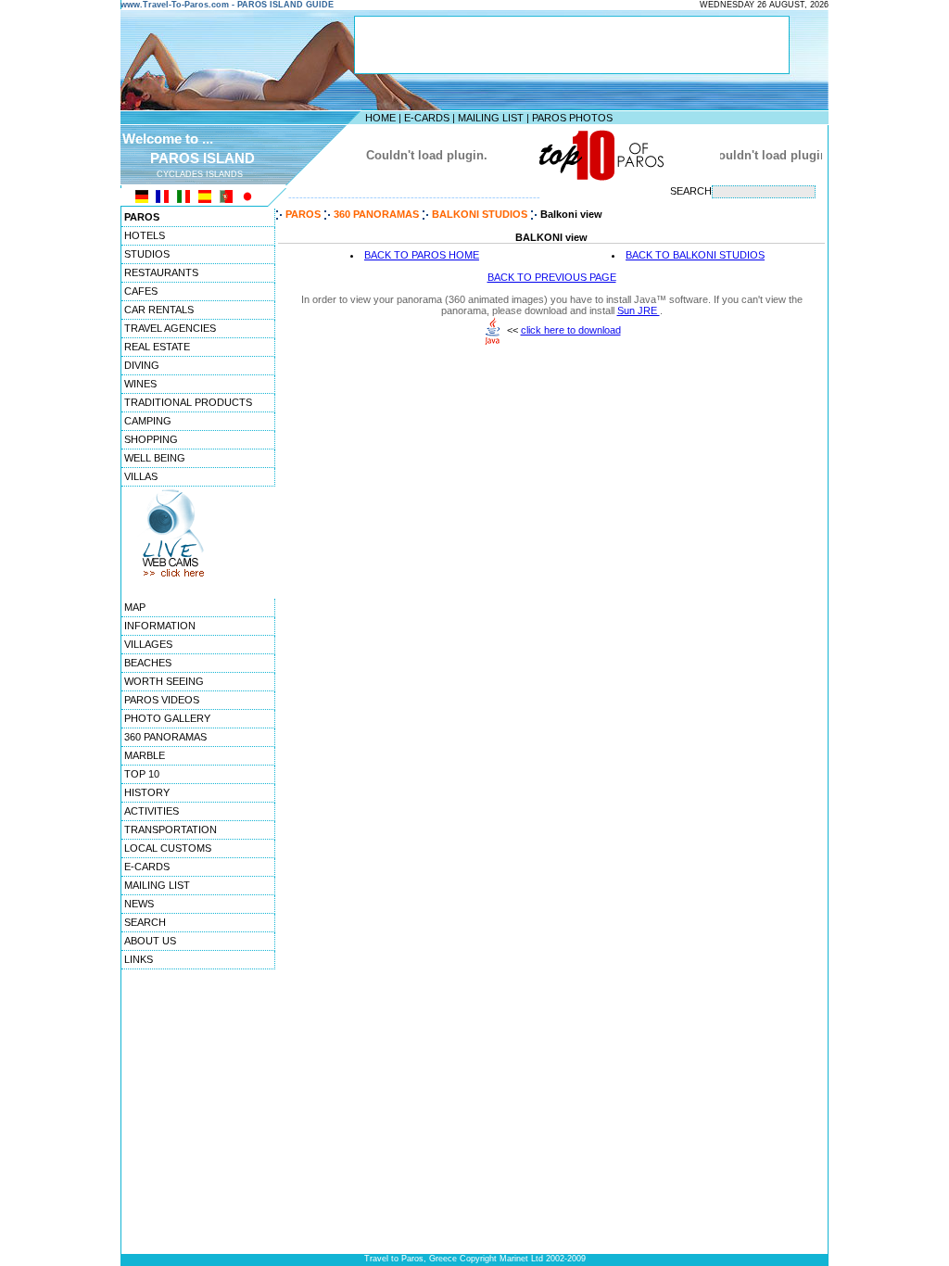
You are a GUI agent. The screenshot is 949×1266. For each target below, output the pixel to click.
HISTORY (147, 792)
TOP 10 (141, 773)
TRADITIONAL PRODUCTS (188, 402)
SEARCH (145, 922)
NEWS (139, 903)
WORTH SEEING (164, 681)
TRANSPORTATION (170, 829)
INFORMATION (160, 625)
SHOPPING (151, 439)
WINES (140, 383)
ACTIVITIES (151, 811)
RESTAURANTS (161, 272)
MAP (135, 607)
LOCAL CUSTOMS (167, 848)
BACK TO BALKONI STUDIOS (695, 254)
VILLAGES (148, 644)
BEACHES (147, 662)
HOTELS (144, 235)
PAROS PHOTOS (572, 117)
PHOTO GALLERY (167, 718)
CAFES (141, 291)
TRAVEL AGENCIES (170, 328)
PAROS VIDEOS (161, 699)
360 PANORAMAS (165, 736)
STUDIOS (147, 254)
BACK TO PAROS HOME (421, 254)
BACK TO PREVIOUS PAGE (551, 277)
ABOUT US (150, 940)
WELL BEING (154, 457)
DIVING (141, 365)
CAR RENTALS (159, 309)
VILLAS (141, 476)
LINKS (138, 959)
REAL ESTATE (157, 346)
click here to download (571, 329)
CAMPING (147, 420)
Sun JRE (638, 310)
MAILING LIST (491, 117)
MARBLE (144, 755)
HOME (380, 117)
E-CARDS (426, 117)
